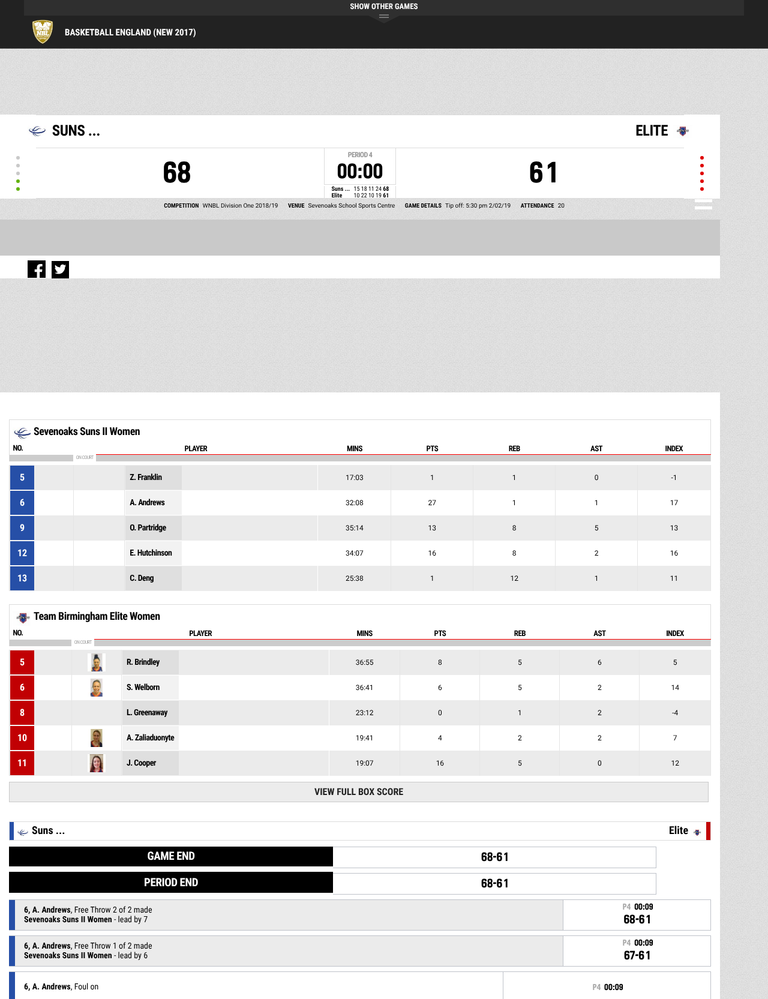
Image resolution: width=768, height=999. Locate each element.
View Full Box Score (358, 791)
